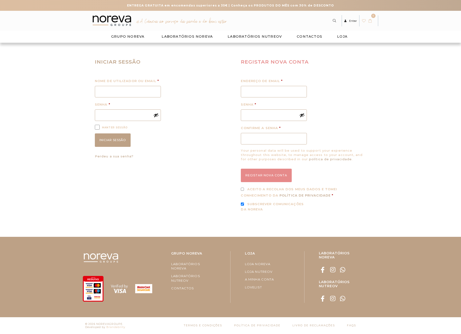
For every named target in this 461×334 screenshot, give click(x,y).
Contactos (309, 36)
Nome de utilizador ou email (128, 80)
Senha (116, 103)
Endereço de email (274, 80)
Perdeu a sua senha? (114, 156)
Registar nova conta (266, 175)
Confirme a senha (261, 128)
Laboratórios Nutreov (255, 36)
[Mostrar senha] (156, 115)
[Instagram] (333, 270)
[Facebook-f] (323, 270)
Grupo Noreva (127, 36)
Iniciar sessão (112, 140)
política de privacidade (330, 159)
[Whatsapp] (343, 270)
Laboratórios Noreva (187, 36)
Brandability (115, 327)
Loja (342, 36)
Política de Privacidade (305, 195)
